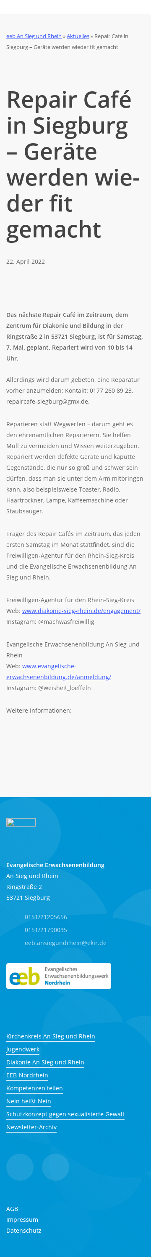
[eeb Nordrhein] (58, 976)
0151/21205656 (46, 917)
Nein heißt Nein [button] (28, 1101)
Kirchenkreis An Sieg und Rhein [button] (50, 1036)
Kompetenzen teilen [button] (34, 1088)
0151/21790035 (46, 930)
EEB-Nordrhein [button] (27, 1075)
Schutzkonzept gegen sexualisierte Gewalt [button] (65, 1114)
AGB (12, 1209)
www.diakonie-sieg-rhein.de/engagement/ (81, 611)
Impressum (22, 1220)
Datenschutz (24, 1230)
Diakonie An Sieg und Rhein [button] (45, 1062)
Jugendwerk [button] (22, 1049)
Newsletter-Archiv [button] (31, 1127)
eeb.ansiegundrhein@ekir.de (66, 943)
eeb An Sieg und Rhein (34, 36)
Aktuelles (78, 36)
